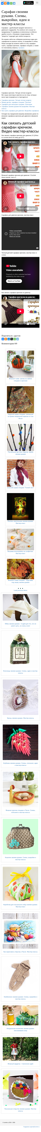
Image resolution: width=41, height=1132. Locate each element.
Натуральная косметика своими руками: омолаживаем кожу (20, 1029)
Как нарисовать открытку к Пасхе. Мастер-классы (20, 952)
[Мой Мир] (8, 3)
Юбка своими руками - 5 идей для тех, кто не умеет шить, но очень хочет (20, 625)
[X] (11, 339)
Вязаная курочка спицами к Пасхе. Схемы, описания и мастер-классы (20, 811)
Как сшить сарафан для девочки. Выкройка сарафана (20, 111)
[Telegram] (14, 3)
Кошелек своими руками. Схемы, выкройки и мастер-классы (20, 858)
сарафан (21, 48)
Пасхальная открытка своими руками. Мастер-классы (20, 1110)
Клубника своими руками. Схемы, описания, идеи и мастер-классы (20, 764)
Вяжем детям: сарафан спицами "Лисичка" (16, 102)
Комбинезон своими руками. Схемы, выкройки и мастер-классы (20, 998)
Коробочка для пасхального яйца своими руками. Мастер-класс (20, 906)
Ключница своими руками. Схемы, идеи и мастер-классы (20, 672)
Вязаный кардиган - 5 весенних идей (20, 1064)
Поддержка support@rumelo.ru (31, 1126)
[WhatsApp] (11, 3)
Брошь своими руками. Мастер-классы (20, 718)
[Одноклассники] (5, 3)
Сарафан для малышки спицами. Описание (17, 104)
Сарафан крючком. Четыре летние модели (16, 100)
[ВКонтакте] (2, 3)
